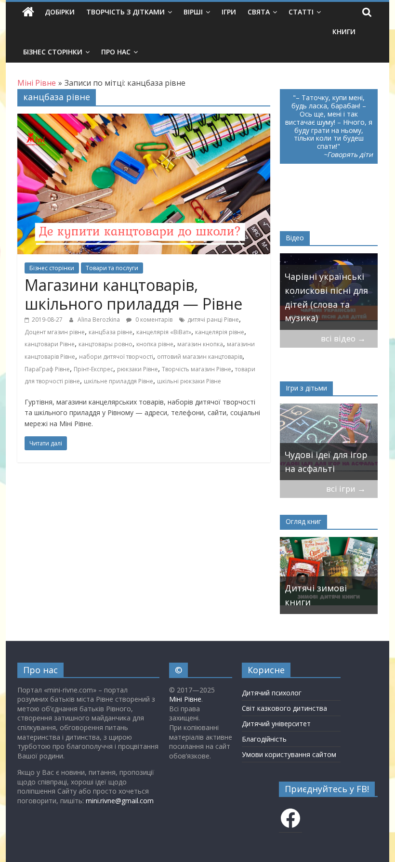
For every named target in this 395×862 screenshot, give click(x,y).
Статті (301, 11)
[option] (333, 291)
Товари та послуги (112, 268)
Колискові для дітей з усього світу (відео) (332, 304)
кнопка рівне (154, 344)
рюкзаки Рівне (137, 369)
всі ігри (346, 488)
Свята (259, 11)
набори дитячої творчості (116, 357)
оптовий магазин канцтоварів (199, 357)
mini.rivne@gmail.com (120, 800)
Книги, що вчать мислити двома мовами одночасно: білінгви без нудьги (342, 580)
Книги (344, 31)
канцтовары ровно (105, 344)
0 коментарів (153, 319)
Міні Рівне (185, 699)
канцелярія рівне (219, 332)
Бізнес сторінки (52, 51)
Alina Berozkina (99, 319)
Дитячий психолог (272, 692)
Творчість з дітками (125, 11)
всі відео (343, 338)
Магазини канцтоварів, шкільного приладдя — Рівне (133, 293)
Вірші (193, 11)
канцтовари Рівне (50, 344)
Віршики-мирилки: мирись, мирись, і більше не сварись (331, 454)
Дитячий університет (276, 723)
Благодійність (264, 739)
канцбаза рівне (110, 332)
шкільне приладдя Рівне (118, 381)
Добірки (60, 11)
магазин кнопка (200, 344)
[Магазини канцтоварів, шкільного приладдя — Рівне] (143, 119)
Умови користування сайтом (289, 754)
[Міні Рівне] (28, 12)
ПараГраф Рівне (47, 369)
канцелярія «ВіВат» (163, 332)
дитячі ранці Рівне (213, 319)
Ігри (229, 11)
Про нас (116, 51)
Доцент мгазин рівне (55, 332)
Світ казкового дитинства (284, 708)
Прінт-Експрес (93, 369)
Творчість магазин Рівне (196, 369)
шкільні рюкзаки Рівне (189, 381)
